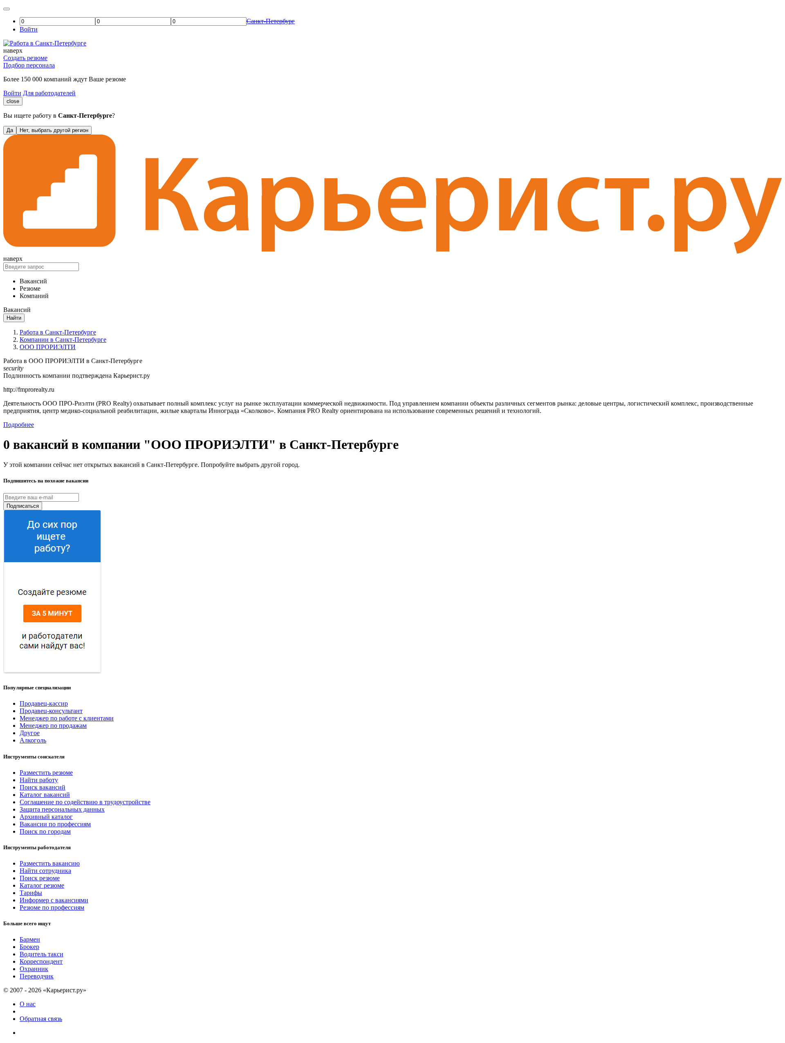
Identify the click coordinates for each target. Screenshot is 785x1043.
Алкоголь (33, 740)
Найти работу (39, 779)
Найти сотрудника (45, 870)
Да (10, 130)
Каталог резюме (42, 885)
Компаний (34, 295)
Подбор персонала (29, 65)
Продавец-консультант (51, 710)
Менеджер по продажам (53, 725)
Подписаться (23, 506)
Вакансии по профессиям (55, 824)
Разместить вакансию (50, 863)
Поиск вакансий (42, 787)
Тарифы (31, 892)
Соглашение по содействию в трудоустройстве (85, 802)
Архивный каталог (46, 816)
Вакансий (33, 281)
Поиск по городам (45, 831)
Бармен (30, 939)
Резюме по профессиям (52, 907)
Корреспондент (41, 961)
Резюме (30, 288)
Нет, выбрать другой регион (54, 130)
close (13, 101)
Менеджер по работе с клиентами (67, 718)
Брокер (29, 946)
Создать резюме (25, 57)
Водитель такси (41, 954)
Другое (30, 732)
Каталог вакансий (45, 794)
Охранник (34, 968)
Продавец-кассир (44, 703)
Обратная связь (41, 1018)
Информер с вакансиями (54, 900)
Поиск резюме (40, 878)
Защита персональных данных (62, 809)
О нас (28, 1003)
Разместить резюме (46, 772)
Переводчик (37, 976)
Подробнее (18, 424)
